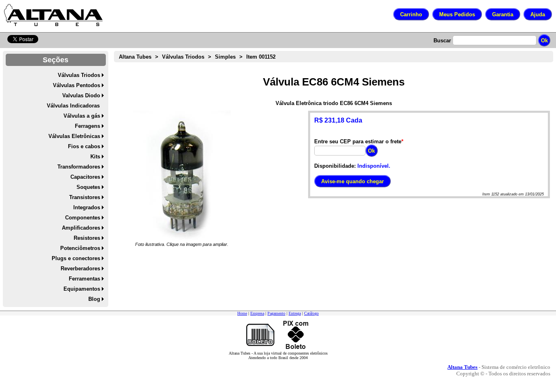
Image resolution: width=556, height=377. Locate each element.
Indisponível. (373, 166)
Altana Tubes (135, 57)
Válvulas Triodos (79, 75)
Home (242, 313)
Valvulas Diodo (81, 95)
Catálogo (311, 313)
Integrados (86, 207)
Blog (94, 299)
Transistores (84, 197)
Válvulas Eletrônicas (74, 136)
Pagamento (276, 313)
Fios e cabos (84, 146)
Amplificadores (81, 228)
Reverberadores (80, 268)
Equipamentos (81, 289)
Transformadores (78, 167)
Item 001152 (261, 57)
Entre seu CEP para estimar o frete (357, 141)
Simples (225, 57)
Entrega (295, 313)
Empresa (257, 313)
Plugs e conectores (76, 258)
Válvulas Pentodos (76, 85)
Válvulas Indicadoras (73, 106)
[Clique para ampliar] (182, 176)
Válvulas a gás (81, 116)
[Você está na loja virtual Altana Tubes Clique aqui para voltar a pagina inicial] (53, 15)
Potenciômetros (80, 248)
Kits (95, 156)
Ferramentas (84, 279)
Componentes (82, 218)
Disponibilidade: (335, 166)
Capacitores (85, 177)
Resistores (87, 238)
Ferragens (87, 126)
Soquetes (88, 187)
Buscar (442, 40)
